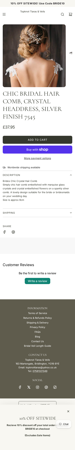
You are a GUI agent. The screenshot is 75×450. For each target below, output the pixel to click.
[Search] (62, 14)
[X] (29, 387)
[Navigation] (4, 14)
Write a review (37, 281)
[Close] (68, 411)
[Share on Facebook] (5, 232)
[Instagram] (37, 387)
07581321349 (40, 371)
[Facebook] (20, 387)
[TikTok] (55, 387)
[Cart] (70, 14)
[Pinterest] (46, 387)
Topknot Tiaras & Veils (32, 11)
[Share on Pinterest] (13, 232)
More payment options (37, 158)
